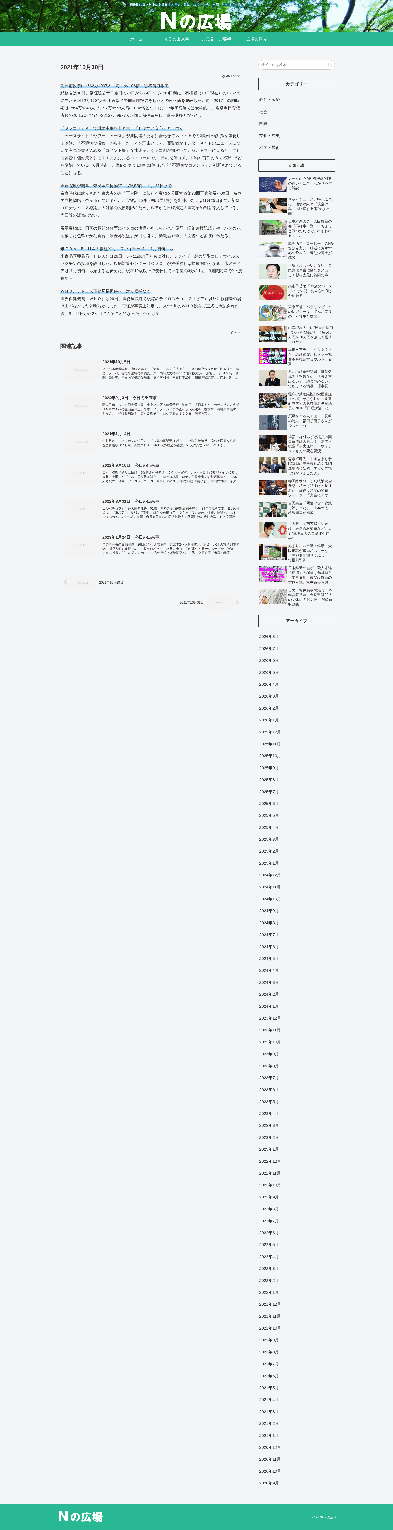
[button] (330, 64)
